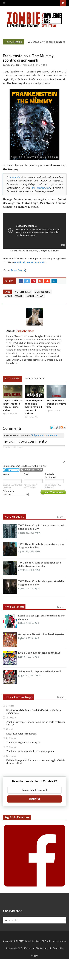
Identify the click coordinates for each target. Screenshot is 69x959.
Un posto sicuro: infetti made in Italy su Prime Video (12, 405)
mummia (15, 177)
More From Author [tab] (34, 379)
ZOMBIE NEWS (35, 296)
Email (26, 474)
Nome (6, 474)
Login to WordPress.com (31, 470)
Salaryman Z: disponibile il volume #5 (39, 671)
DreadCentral (18, 270)
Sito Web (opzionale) (50, 476)
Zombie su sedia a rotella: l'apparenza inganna (30, 751)
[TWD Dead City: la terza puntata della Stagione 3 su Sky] (10, 549)
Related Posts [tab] (12, 379)
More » (18, 42)
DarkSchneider (11, 65)
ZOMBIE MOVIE (13, 296)
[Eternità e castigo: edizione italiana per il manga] (10, 621)
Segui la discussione (63, 427)
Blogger (34, 955)
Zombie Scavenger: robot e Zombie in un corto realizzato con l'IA (35, 723)
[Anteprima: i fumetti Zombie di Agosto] (10, 639)
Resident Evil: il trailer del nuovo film (56, 403)
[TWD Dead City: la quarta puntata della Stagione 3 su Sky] (10, 531)
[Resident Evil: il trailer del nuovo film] (56, 391)
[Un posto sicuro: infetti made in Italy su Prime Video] (12, 391)
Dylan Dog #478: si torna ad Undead (39, 652)
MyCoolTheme (24, 948)
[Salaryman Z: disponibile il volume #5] (10, 677)
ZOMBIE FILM (42, 291)
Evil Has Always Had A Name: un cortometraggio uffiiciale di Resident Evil (35, 762)
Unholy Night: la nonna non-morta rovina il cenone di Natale (34, 407)
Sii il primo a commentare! (44, 435)
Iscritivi (34, 799)
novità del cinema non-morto (29, 262)
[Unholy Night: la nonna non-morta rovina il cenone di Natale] (34, 391)
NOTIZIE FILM (23, 291)
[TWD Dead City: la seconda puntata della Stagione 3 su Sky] (10, 568)
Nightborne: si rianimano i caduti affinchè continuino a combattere (33, 711)
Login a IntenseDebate (11, 470)
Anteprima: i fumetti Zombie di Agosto (41, 634)
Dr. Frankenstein (41, 187)
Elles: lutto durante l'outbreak (21, 733)
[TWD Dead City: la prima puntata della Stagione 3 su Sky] (10, 586)
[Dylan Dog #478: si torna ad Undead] (10, 658)
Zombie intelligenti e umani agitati (23, 742)
